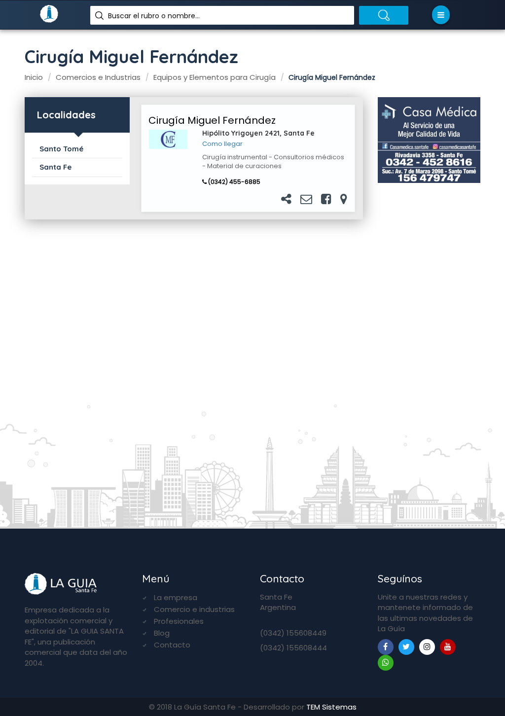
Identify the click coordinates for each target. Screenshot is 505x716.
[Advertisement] (429, 351)
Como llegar (222, 144)
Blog (162, 633)
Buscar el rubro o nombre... (154, 16)
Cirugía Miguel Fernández (212, 120)
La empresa (175, 597)
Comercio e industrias (194, 609)
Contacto (172, 645)
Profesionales (179, 621)
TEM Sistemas (331, 707)
